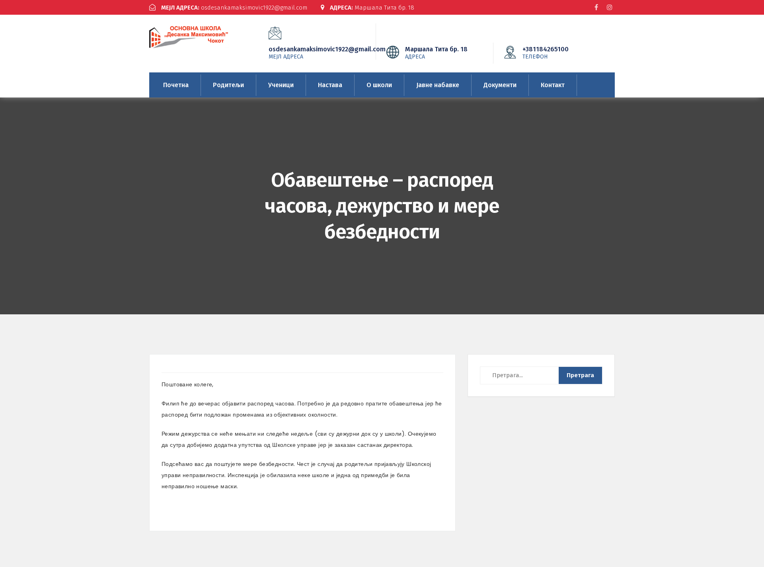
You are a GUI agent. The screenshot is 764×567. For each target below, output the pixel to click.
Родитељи (228, 85)
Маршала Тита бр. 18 (372, 7)
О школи (379, 85)
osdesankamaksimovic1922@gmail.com (234, 7)
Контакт (553, 85)
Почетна (176, 85)
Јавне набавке (437, 85)
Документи (499, 85)
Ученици (281, 85)
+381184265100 (545, 52)
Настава (330, 85)
